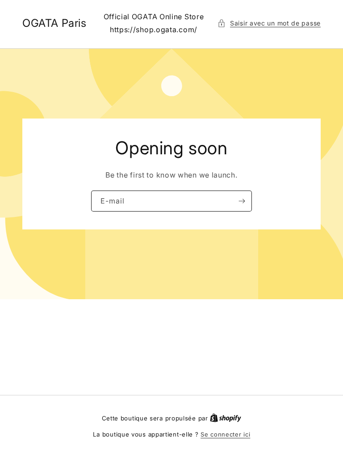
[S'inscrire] (241, 201)
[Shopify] (225, 418)
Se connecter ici (225, 434)
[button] (269, 23)
